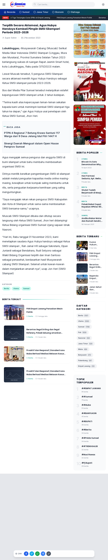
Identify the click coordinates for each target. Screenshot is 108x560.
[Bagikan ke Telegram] (43, 553)
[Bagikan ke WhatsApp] (37, 553)
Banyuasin (84, 355)
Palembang (85, 360)
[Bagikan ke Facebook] (26, 553)
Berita (6, 288)
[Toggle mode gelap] (103, 4)
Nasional (84, 338)
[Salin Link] (48, 553)
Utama (16, 288)
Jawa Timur (85, 344)
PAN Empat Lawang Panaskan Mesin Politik (72, 18)
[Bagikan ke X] (32, 553)
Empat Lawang (86, 366)
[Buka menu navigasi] (4, 4)
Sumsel (26, 288)
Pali (82, 332)
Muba (82, 349)
